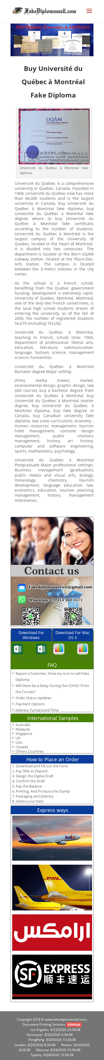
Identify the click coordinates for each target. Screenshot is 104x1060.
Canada (22, 747)
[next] (86, 39)
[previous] (17, 39)
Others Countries (30, 751)
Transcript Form (41, 656)
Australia (23, 725)
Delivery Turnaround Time (37, 709)
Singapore (24, 733)
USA (19, 742)
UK (18, 738)
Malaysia (23, 729)
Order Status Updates (33, 697)
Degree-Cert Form (23, 655)
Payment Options (30, 703)
